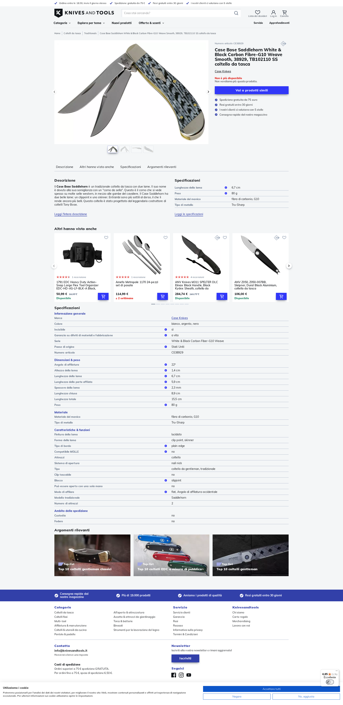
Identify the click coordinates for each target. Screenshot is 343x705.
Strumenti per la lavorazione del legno (136, 629)
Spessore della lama (67, 387)
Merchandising (241, 621)
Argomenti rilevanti (161, 167)
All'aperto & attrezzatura (129, 612)
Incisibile (59, 329)
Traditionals (90, 33)
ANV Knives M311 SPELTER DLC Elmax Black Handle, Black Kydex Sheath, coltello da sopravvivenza (196, 285)
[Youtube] (189, 675)
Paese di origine (64, 346)
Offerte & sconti (150, 23)
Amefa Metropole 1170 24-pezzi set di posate (137, 284)
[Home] (84, 12)
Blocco (58, 480)
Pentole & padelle (64, 634)
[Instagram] (181, 675)
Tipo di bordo (62, 445)
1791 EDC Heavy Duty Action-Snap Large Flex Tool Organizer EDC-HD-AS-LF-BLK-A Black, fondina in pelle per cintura (77, 285)
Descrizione (64, 167)
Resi (175, 621)
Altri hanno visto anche (97, 167)
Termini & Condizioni (185, 634)
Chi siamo (238, 612)
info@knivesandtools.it (70, 650)
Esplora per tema (89, 23)
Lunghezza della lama (188, 187)
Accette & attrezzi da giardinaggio (134, 616)
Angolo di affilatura (66, 364)
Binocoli (118, 625)
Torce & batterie (123, 621)
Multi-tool (60, 621)
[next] (282, 266)
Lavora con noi (241, 625)
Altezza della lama (66, 370)
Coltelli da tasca (72, 33)
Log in (273, 15)
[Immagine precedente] (54, 91)
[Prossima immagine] (208, 91)
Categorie (60, 23)
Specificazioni (130, 167)
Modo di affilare (64, 491)
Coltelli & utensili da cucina (70, 629)
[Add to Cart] (103, 296)
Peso (178, 193)
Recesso (178, 625)
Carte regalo (240, 616)
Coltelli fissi (60, 616)
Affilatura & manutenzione (70, 625)
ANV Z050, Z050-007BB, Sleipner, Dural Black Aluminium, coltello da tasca (255, 285)
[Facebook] (173, 675)
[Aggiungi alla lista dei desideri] (106, 237)
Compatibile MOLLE (66, 451)
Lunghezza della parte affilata (73, 381)
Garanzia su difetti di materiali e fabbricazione (83, 335)
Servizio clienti (181, 612)
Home (57, 33)
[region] (131, 97)
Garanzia (179, 616)
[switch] (330, 682)
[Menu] (336, 671)
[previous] (60, 266)
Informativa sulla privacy (188, 629)
